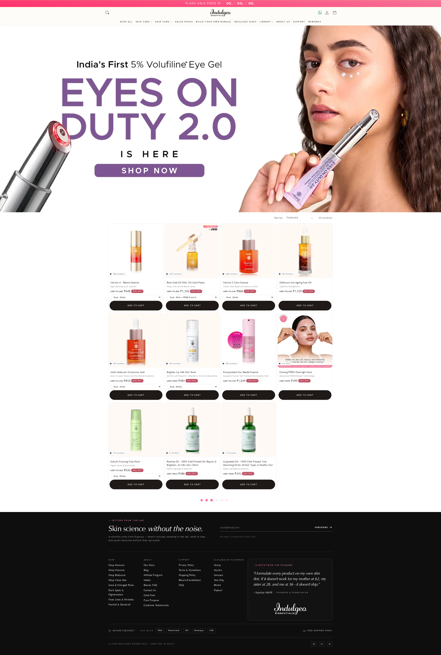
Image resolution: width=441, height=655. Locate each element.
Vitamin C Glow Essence (235, 282)
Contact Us (150, 590)
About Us (283, 22)
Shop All (126, 22)
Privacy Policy (186, 565)
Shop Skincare (117, 565)
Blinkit (217, 585)
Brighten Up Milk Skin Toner (181, 372)
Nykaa (217, 565)
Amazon (218, 575)
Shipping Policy (187, 575)
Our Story (149, 565)
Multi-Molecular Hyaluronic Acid (127, 372)
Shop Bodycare (117, 575)
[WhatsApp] (329, 644)
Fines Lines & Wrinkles (121, 599)
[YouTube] (322, 644)
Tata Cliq (219, 580)
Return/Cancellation (190, 580)
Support (299, 22)
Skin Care (143, 22)
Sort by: (278, 217)
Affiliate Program (153, 575)
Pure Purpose (151, 600)
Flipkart (218, 590)
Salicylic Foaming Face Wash (125, 461)
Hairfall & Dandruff (119, 604)
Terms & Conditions (190, 570)
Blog (146, 570)
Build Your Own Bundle (213, 22)
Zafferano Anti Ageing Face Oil (295, 282)
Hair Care (162, 22)
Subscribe (321, 527)
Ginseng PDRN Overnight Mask (295, 372)
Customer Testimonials (156, 605)
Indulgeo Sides (245, 22)
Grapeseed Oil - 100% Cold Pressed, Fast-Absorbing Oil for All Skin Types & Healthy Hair (248, 463)
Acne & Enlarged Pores (121, 585)
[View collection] (220, 118)
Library (265, 22)
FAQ (181, 585)
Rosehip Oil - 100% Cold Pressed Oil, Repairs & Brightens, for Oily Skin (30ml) (192, 463)
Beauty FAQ (150, 585)
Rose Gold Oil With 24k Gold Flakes (186, 282)
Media (147, 580)
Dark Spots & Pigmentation (116, 592)
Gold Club (149, 595)
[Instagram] (314, 644)
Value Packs (184, 22)
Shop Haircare (117, 570)
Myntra (218, 570)
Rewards (314, 22)
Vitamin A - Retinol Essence (124, 282)
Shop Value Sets (117, 580)
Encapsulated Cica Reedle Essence (240, 372)
